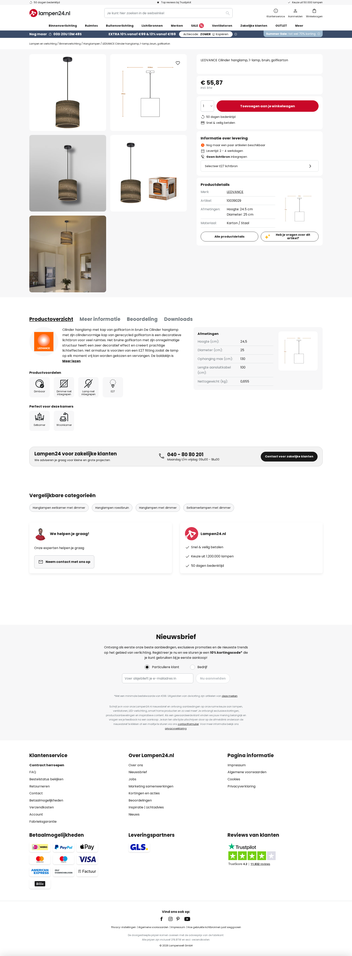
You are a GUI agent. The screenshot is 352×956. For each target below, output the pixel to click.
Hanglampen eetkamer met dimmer (59, 508)
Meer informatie (100, 319)
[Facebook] (164, 918)
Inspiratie (136, 807)
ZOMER (205, 34)
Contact (36, 793)
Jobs (132, 779)
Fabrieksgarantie (43, 821)
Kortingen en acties (144, 793)
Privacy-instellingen (123, 927)
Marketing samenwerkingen (151, 786)
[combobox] (168, 13)
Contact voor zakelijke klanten (289, 456)
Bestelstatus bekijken (46, 779)
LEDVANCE (235, 192)
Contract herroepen (46, 765)
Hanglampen (91, 43)
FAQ (32, 772)
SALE (194, 26)
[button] (67, 173)
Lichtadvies (155, 807)
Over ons (136, 765)
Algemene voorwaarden (247, 772)
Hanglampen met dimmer (158, 508)
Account (36, 814)
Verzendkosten (41, 807)
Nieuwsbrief (138, 772)
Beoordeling (142, 319)
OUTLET (281, 26)
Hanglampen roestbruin (112, 508)
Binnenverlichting (70, 43)
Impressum (237, 765)
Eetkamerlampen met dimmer (209, 508)
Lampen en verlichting (43, 43)
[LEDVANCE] (43, 341)
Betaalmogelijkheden (46, 800)
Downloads (178, 319)
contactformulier (188, 724)
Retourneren (39, 786)
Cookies (234, 779)
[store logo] (49, 13)
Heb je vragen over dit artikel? (293, 236)
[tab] (51, 319)
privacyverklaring (176, 728)
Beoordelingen (140, 800)
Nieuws (134, 814)
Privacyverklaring (241, 786)
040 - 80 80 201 (185, 454)
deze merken (230, 696)
